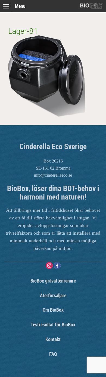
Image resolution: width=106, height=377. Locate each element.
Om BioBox (53, 309)
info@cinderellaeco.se (53, 175)
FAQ (53, 354)
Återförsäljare (53, 295)
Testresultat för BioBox (53, 324)
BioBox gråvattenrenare (53, 280)
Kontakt (53, 339)
